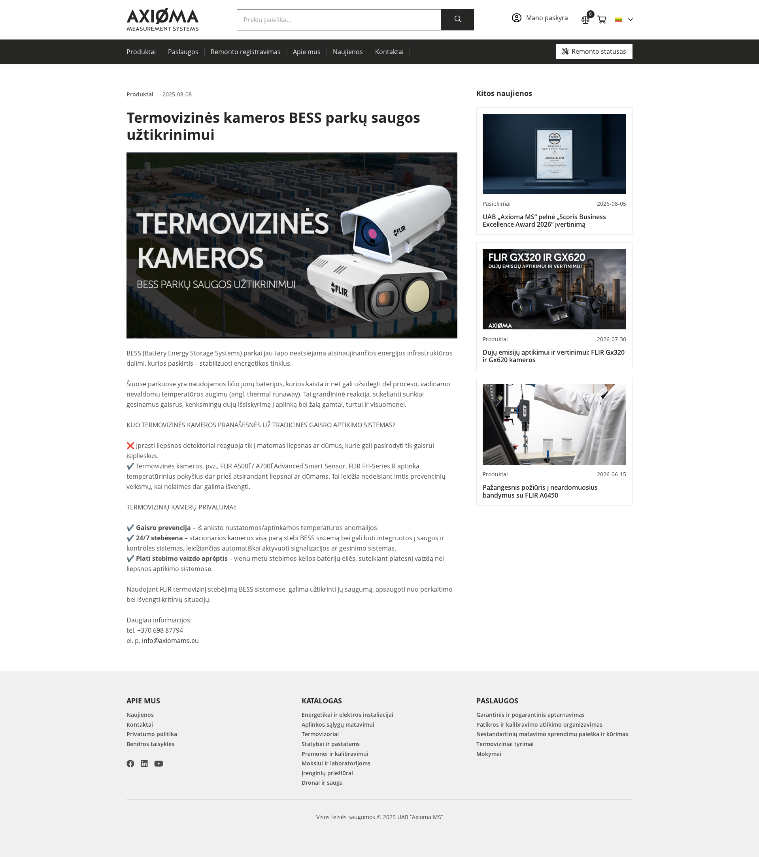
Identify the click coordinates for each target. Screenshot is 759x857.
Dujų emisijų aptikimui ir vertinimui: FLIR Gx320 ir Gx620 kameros (554, 356)
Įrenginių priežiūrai (327, 773)
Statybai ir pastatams (331, 744)
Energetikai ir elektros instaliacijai (347, 714)
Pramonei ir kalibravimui (335, 753)
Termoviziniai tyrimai (505, 744)
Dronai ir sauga (322, 782)
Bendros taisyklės (150, 744)
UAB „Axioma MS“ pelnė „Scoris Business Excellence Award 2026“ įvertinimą (544, 220)
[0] (585, 19)
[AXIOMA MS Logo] (162, 20)
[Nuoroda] (542, 20)
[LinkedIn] (144, 764)
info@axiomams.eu (170, 640)
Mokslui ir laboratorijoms (336, 763)
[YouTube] (158, 764)
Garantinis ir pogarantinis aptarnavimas (530, 714)
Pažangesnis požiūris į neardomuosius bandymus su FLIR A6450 (540, 491)
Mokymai (488, 753)
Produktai (139, 94)
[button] (623, 19)
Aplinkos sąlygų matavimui (338, 724)
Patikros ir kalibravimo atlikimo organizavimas (539, 724)
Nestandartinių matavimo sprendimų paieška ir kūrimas (552, 734)
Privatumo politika (151, 734)
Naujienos (140, 714)
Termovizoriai (320, 734)
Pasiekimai (497, 203)
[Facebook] (130, 764)
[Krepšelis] (602, 20)
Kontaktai (139, 724)
